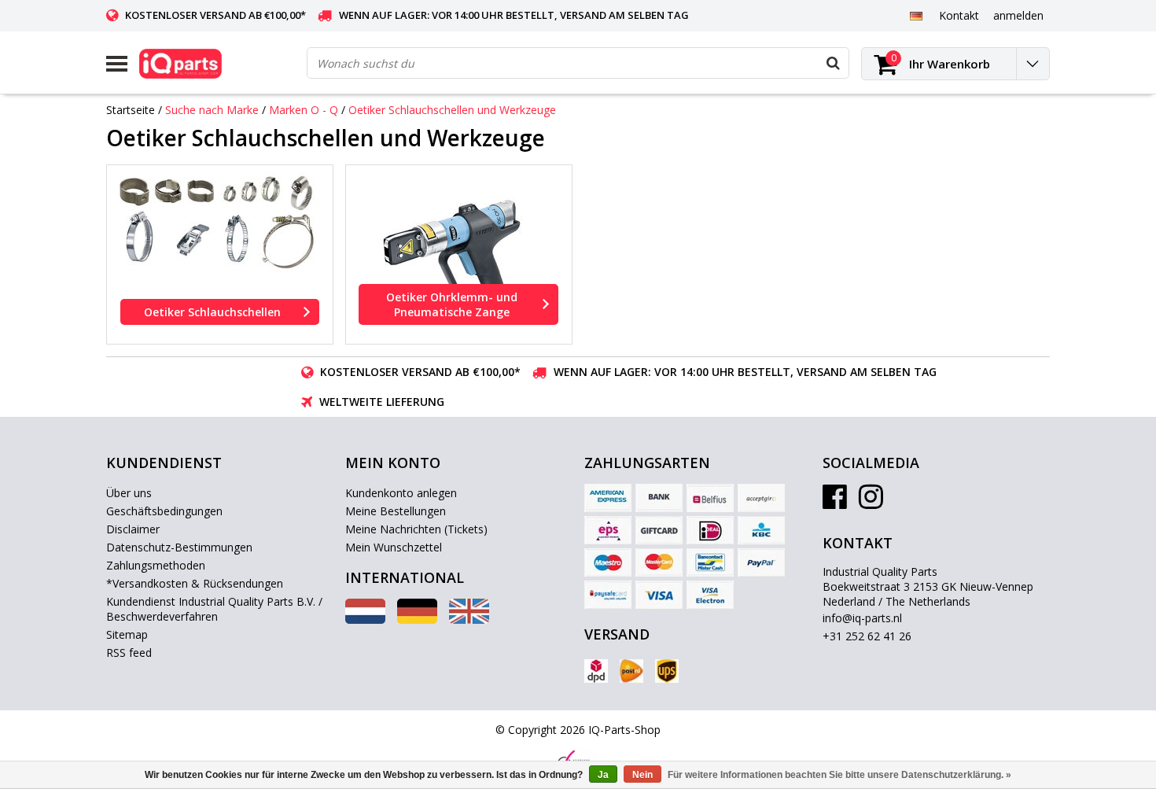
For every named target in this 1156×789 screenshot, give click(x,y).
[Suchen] (833, 63)
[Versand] (596, 671)
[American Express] (607, 498)
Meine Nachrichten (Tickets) (416, 529)
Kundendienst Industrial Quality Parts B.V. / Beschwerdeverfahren (214, 609)
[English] (469, 619)
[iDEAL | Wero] (710, 530)
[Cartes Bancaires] (761, 498)
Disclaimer (133, 529)
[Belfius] (710, 498)
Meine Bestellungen (395, 510)
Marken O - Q (303, 109)
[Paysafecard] (607, 595)
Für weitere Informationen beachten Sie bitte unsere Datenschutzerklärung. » (839, 774)
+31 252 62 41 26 (867, 636)
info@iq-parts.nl (862, 617)
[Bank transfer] (659, 498)
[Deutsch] (916, 15)
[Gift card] (659, 530)
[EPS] (607, 530)
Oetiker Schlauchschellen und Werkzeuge (452, 109)
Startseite (130, 109)
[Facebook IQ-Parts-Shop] (835, 502)
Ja (603, 774)
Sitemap (127, 634)
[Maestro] (607, 562)
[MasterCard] (659, 562)
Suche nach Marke (212, 109)
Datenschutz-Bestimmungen (179, 547)
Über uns (129, 492)
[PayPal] (761, 562)
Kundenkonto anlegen (401, 492)
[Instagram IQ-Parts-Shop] (871, 502)
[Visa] (659, 595)
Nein (642, 774)
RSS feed (129, 652)
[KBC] (761, 530)
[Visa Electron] (710, 595)
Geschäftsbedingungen (164, 510)
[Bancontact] (710, 562)
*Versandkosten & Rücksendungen (194, 583)
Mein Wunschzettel (393, 547)
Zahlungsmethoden (155, 565)
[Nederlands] (365, 619)
